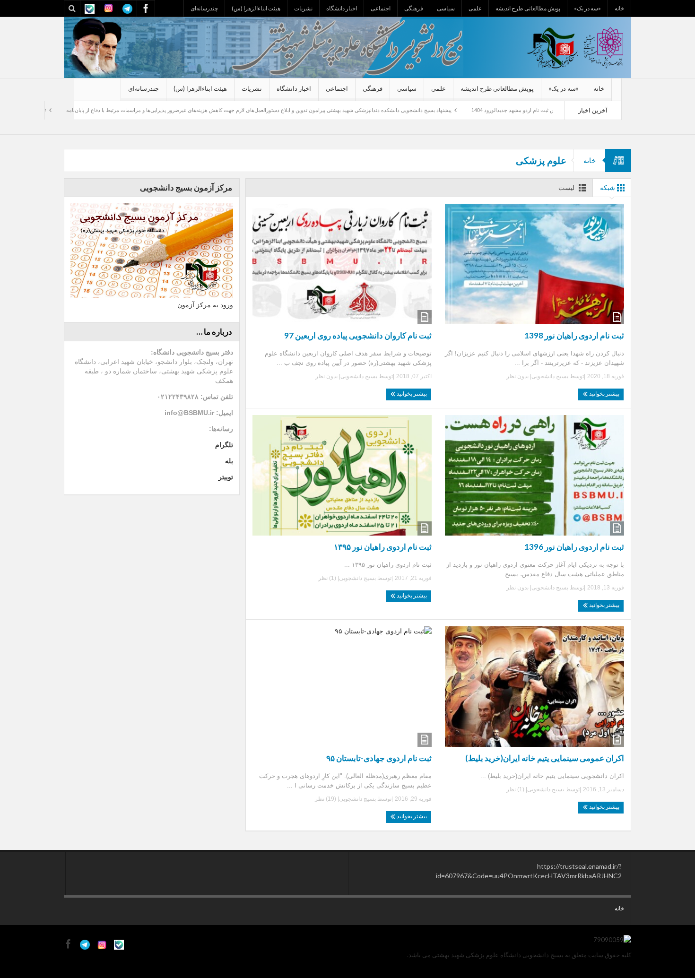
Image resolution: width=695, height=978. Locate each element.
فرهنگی (413, 8)
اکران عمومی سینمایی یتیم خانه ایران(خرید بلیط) (544, 758)
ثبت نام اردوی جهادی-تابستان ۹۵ (379, 758)
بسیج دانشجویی (549, 376)
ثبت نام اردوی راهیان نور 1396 (574, 547)
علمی (475, 8)
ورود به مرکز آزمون (205, 305)
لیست (566, 187)
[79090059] (347, 47)
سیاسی (446, 8)
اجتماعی (381, 8)
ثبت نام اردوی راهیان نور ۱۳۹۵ (383, 547)
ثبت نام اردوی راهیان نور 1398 (574, 335)
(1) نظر (328, 578)
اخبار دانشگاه (341, 8)
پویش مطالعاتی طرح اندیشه (527, 8)
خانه (619, 8)
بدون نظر (518, 376)
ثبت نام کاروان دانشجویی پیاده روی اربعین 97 (358, 335)
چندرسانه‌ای (204, 8)
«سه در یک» (587, 8)
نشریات (303, 8)
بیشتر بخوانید (603, 393)
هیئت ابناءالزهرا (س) (256, 8)
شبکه (607, 187)
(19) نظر (326, 799)
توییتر (225, 477)
